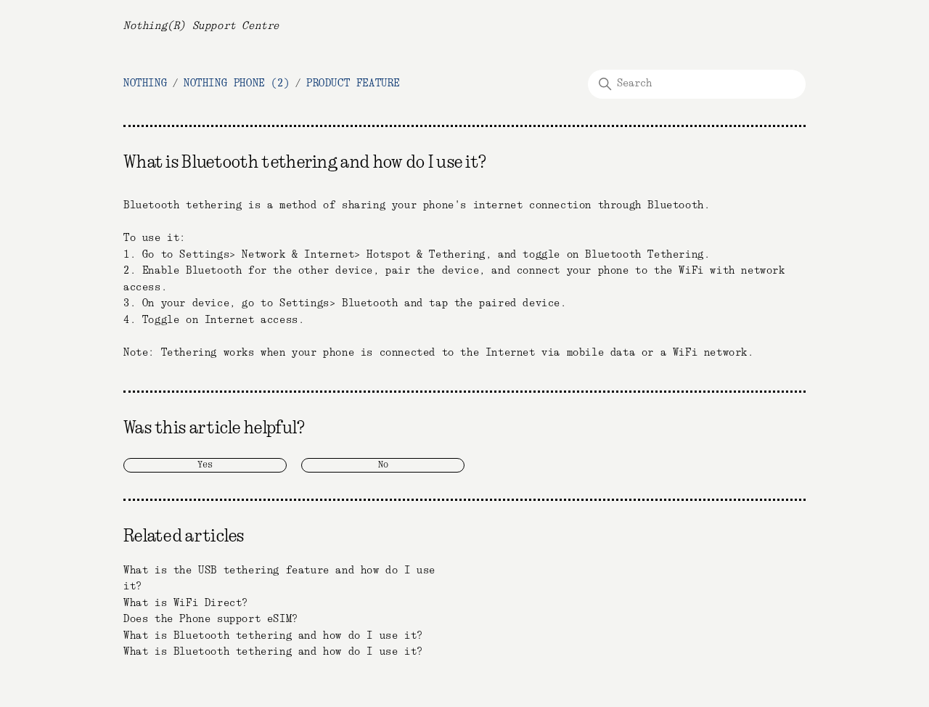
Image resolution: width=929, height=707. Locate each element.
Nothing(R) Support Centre (201, 26)
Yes (205, 465)
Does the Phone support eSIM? (210, 619)
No (383, 465)
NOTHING (145, 83)
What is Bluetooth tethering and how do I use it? (273, 636)
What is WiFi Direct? (185, 603)
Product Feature (353, 83)
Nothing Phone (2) (237, 83)
